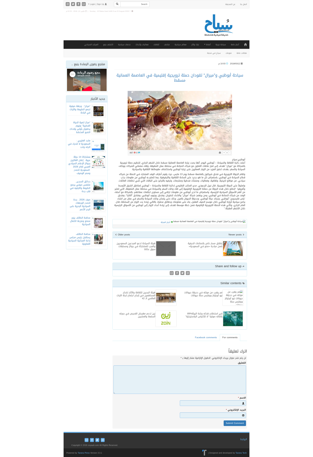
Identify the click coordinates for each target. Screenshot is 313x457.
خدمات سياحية (124, 44)
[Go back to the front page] (218, 28)
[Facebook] (79, 4)
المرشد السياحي (91, 44)
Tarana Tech (241, 453)
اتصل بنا (243, 4)
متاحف (167, 44)
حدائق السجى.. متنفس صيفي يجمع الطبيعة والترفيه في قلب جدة (80, 186)
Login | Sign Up (97, 4)
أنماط (208, 44)
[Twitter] (73, 4)
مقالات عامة (242, 53)
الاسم (242, 398)
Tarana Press (84, 453)
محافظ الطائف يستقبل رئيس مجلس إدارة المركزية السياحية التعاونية (79, 239)
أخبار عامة (235, 44)
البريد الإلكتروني (236, 410)
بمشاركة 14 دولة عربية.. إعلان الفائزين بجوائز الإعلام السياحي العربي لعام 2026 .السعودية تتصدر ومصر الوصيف (79, 165)
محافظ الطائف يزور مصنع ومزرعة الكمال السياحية (80, 221)
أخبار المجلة (165, 222)
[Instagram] (68, 4)
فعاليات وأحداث (142, 44)
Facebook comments (206, 337)
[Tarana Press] (204, 453)
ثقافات (156, 44)
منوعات (229, 53)
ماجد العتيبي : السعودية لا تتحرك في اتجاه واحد (79, 143)
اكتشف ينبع (108, 44)
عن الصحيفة (230, 4)
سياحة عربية (221, 44)
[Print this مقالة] (220, 153)
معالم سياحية (180, 44)
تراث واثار (195, 44)
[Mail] (84, 4)
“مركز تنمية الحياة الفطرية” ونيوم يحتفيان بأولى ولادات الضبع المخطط (80, 127)
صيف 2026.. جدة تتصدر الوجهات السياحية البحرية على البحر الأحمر (80, 204)
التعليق (242, 363)
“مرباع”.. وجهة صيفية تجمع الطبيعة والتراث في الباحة (79, 109)
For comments (230, 337)
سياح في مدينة (214, 53)
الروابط (243, 439)
